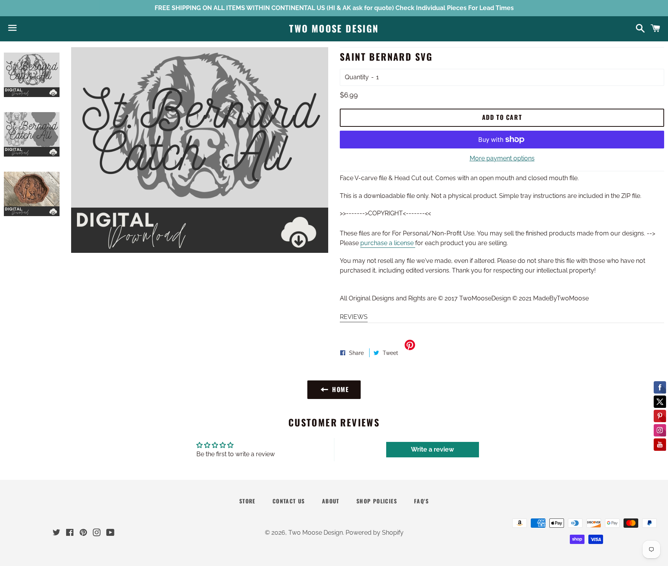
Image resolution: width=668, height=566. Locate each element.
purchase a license (387, 243)
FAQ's (421, 501)
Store (247, 501)
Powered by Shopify (375, 532)
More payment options (502, 158)
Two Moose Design (333, 28)
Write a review (432, 449)
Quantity (357, 77)
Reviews (354, 317)
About (330, 501)
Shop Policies (376, 501)
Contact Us (289, 501)
